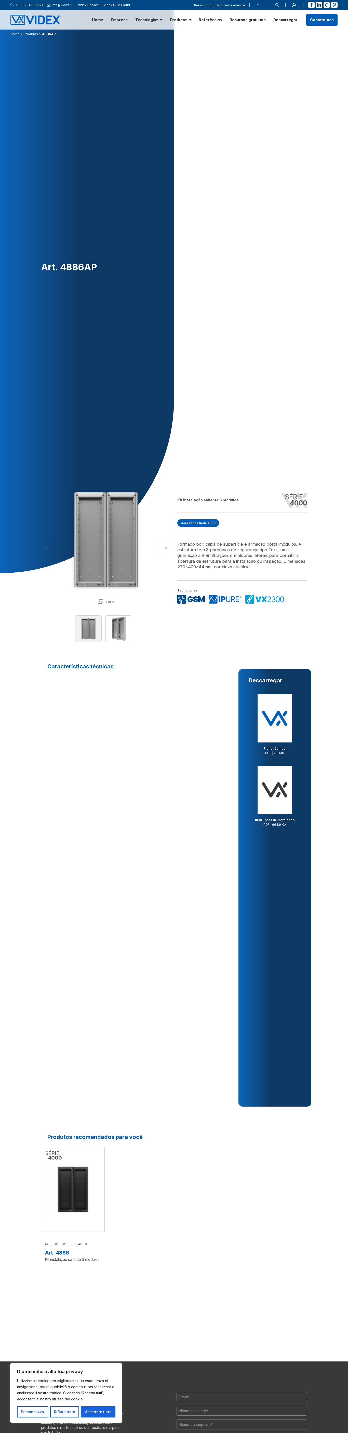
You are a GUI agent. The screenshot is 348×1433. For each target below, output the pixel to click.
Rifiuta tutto (64, 1412)
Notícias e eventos (231, 5)
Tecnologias (146, 20)
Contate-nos (322, 20)
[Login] (294, 5)
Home (97, 20)
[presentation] (166, 548)
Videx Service (88, 5)
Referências (210, 20)
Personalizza (32, 1412)
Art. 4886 (57, 1253)
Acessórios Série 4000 (198, 523)
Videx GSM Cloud (117, 5)
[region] (66, 1393)
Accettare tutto (98, 1412)
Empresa (119, 20)
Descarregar (285, 20)
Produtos (179, 20)
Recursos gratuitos (248, 20)
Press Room (203, 5)
